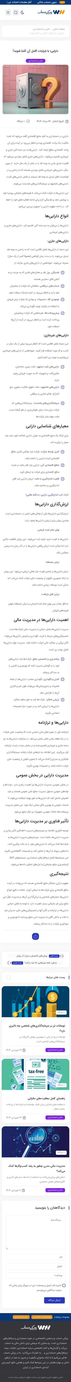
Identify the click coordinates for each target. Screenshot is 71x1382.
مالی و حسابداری (41, 29)
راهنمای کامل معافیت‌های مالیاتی (46, 1098)
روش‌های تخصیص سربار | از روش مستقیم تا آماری (31, 956)
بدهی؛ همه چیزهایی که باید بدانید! (41, 963)
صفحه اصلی (59, 29)
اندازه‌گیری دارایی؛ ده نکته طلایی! (42, 495)
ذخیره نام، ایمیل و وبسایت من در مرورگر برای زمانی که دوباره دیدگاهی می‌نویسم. (35, 1287)
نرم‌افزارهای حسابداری (41, 1317)
